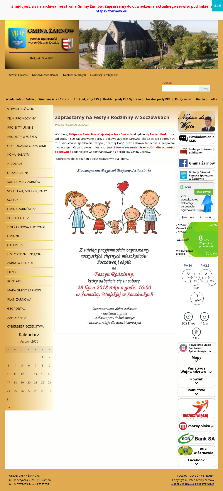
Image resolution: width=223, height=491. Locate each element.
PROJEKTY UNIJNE (20, 127)
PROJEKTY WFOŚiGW (22, 137)
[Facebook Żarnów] (196, 163)
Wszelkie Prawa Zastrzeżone (192, 484)
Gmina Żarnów (42, 30)
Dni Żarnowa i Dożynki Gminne (26, 231)
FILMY (11, 272)
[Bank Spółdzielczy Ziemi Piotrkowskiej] (196, 438)
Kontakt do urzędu (74, 75)
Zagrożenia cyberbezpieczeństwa (25, 322)
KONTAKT (14, 281)
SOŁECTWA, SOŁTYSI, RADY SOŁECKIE (27, 195)
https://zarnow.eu (111, 11)
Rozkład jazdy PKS (86, 99)
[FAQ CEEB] (196, 201)
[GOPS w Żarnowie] (196, 175)
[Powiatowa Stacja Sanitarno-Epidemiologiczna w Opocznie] (196, 348)
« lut (11, 407)
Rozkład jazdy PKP (158, 99)
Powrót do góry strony (195, 476)
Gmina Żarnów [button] (19, 209)
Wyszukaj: (167, 82)
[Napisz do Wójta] (196, 121)
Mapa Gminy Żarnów (24, 290)
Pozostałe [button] (16, 218)
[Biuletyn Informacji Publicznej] (196, 150)
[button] (34, 209)
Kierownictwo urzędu (45, 75)
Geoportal (16, 308)
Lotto (213, 99)
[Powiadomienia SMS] (196, 138)
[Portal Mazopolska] (196, 426)
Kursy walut (183, 99)
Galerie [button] (13, 245)
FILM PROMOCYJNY (21, 118)
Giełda (200, 99)
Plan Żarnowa (19, 299)
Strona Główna (18, 75)
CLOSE (217, 5)
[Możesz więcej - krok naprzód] (196, 408)
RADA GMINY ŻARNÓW (24, 182)
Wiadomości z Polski (20, 99)
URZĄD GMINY (18, 173)
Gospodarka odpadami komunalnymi (26, 150)
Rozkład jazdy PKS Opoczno (122, 99)
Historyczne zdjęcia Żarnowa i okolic (24, 258)
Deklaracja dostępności (104, 75)
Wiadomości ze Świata (54, 99)
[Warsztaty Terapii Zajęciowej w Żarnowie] (196, 450)
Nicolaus (14, 163)
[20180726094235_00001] (115, 248)
